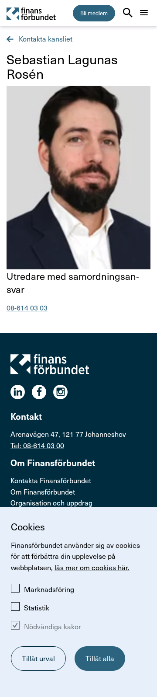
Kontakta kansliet (44, 38)
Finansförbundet (32, 13)
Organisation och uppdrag (51, 502)
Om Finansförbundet (42, 491)
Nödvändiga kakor (52, 626)
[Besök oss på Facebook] (42, 392)
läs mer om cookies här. (92, 567)
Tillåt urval (38, 658)
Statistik (36, 607)
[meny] (143, 12)
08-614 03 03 (27, 307)
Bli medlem (94, 13)
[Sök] (128, 12)
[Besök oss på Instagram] (64, 392)
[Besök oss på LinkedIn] (21, 392)
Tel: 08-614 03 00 (37, 445)
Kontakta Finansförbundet (50, 480)
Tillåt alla (99, 658)
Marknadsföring (49, 589)
